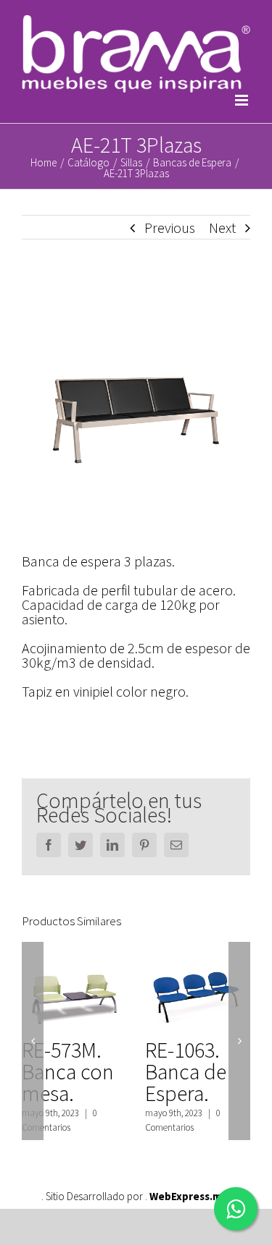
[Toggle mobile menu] (242, 100)
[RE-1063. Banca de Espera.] (197, 988)
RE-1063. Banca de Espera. (185, 1071)
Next (222, 227)
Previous (169, 227)
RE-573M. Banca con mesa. (68, 1071)
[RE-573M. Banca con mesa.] (74, 988)
